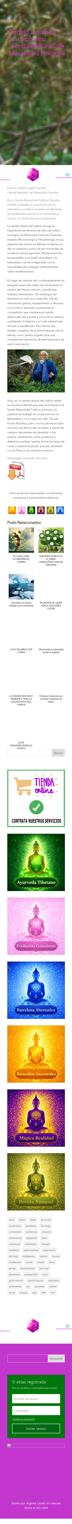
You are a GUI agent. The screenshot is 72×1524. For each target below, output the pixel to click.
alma (11, 1219)
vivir (52, 1292)
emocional (14, 1244)
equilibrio (14, 1250)
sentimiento (15, 1286)
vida (43, 1292)
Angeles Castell (36, 1503)
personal (44, 1268)
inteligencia (29, 1256)
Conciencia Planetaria (22, 40)
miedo (40, 1262)
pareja (12, 1268)
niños (52, 1262)
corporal (46, 1231)
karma (55, 1256)
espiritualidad (31, 1250)
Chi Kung (45, 1225)
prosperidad (31, 1274)
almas (22, 1219)
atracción (46, 1219)
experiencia (49, 1250)
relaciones (53, 1280)
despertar (31, 1238)
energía (45, 1244)
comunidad (15, 1231)
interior (44, 1256)
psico (45, 1274)
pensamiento (28, 1268)
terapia (24, 1292)
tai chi (12, 1292)
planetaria (14, 1274)
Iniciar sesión (36, 1428)
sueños (53, 1286)
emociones (30, 1244)
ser (28, 1286)
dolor (44, 1238)
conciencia (31, 1231)
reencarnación (35, 1280)
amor (33, 1219)
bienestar (31, 1225)
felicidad (13, 1256)
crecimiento (15, 1238)
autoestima (15, 1225)
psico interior (16, 1280)
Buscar (58, 753)
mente (29, 1262)
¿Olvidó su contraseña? (23, 1419)
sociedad (39, 1286)
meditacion (15, 1262)
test (34, 1292)
